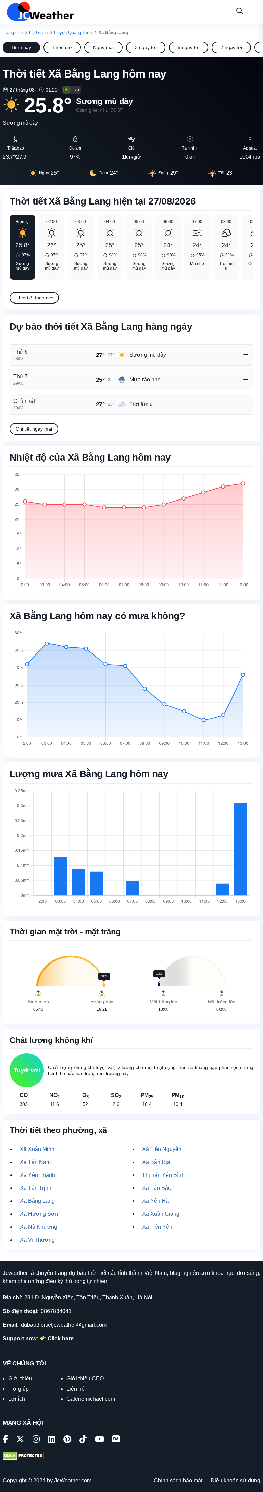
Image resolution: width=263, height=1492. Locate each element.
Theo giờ (62, 47)
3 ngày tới (145, 47)
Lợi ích (16, 1399)
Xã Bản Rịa (156, 1162)
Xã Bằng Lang (37, 1201)
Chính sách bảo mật (178, 1480)
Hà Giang (38, 32)
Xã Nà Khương (38, 1227)
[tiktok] (83, 1440)
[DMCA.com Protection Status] (23, 1456)
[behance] (116, 1440)
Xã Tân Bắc (156, 1188)
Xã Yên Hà (155, 1201)
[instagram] (36, 1440)
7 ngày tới (231, 47)
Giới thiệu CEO (85, 1378)
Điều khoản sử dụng (235, 1480)
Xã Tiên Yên (157, 1227)
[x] (20, 1440)
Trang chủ (13, 32)
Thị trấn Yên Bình (163, 1175)
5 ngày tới (188, 47)
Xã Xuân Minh (37, 1149)
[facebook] (5, 1440)
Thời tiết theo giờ (34, 297)
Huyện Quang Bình (73, 32)
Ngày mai (103, 47)
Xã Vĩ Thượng (37, 1240)
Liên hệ (75, 1389)
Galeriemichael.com (90, 1399)
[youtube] (99, 1440)
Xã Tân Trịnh (35, 1188)
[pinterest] (67, 1440)
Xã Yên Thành (37, 1175)
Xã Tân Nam (35, 1162)
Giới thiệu (20, 1378)
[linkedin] (51, 1440)
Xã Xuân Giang (160, 1214)
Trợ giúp (18, 1389)
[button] (253, 12)
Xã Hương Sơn (39, 1214)
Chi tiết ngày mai (34, 429)
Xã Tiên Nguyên (161, 1149)
